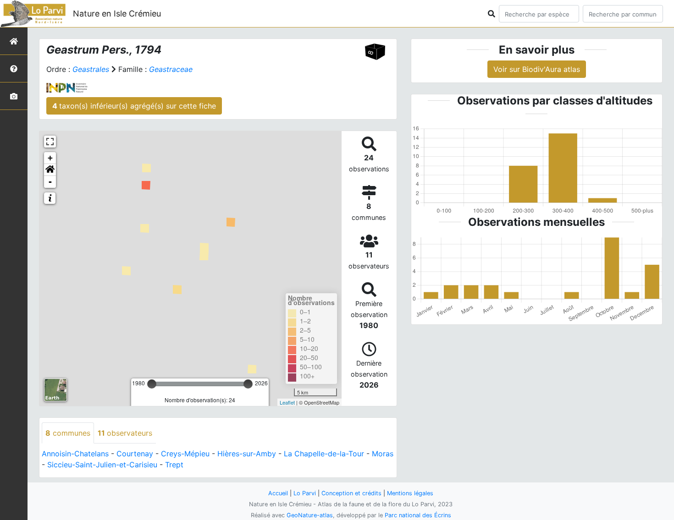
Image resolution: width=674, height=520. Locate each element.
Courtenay (134, 453)
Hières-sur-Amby (246, 453)
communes (67, 433)
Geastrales (90, 69)
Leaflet (287, 402)
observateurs (125, 433)
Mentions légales (410, 493)
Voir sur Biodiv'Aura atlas (536, 69)
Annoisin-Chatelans (75, 453)
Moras (382, 453)
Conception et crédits (351, 493)
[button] (50, 170)
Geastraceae (171, 69)
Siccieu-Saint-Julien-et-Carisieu (102, 464)
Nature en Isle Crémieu (117, 13)
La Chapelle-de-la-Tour (324, 453)
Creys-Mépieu (185, 453)
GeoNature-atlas (310, 515)
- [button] (50, 181)
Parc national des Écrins (418, 515)
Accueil (278, 493)
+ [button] (50, 158)
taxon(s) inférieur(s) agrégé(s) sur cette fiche (134, 105)
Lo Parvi (304, 493)
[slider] (151, 384)
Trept (174, 464)
